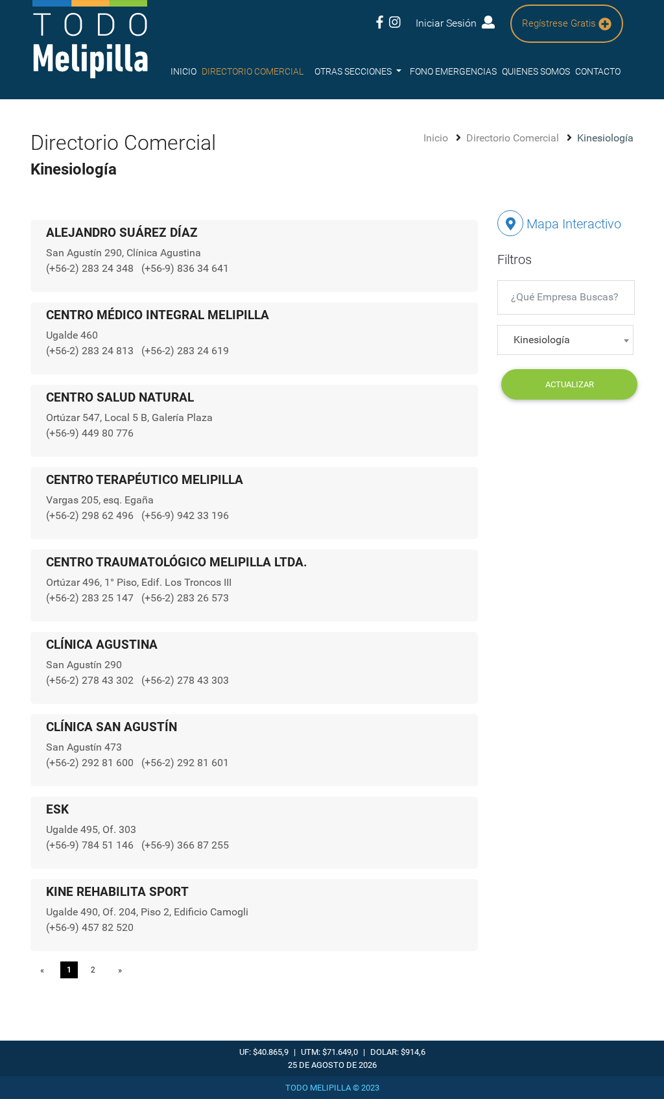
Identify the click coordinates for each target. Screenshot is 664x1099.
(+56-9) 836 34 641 (185, 268)
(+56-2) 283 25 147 (91, 598)
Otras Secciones (354, 71)
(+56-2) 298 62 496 (91, 515)
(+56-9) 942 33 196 (185, 515)
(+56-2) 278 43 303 (185, 680)
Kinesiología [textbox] (542, 339)
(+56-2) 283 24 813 (91, 350)
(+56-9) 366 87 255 (185, 845)
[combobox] (565, 340)
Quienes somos (536, 71)
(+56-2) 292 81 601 (185, 762)
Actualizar (569, 384)
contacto (598, 71)
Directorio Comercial (514, 138)
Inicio (183, 71)
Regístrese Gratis (560, 23)
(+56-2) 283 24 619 (185, 350)
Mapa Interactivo (572, 224)
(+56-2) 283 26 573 (185, 598)
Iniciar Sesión (449, 23)
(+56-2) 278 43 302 (91, 680)
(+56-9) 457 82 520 (90, 927)
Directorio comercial (252, 71)
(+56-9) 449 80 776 (90, 433)
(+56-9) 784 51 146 (91, 845)
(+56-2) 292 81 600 (91, 762)
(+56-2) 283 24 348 (91, 268)
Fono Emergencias (453, 71)
